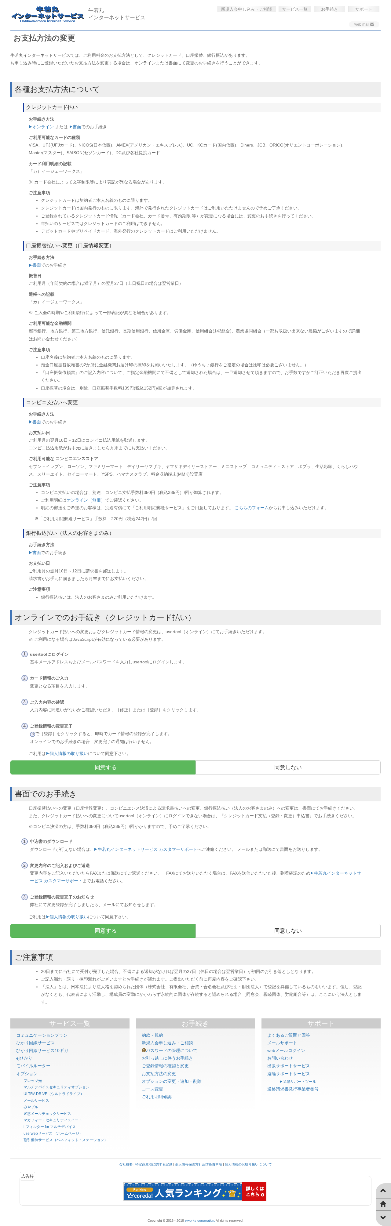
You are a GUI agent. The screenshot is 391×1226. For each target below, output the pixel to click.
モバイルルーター (33, 1065)
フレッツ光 (33, 1081)
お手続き (329, 9)
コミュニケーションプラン (42, 1035)
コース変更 (152, 1088)
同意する (105, 767)
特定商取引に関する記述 (153, 1164)
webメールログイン (286, 1050)
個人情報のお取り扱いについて (248, 1164)
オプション (27, 1073)
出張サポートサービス (288, 1065)
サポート (363, 9)
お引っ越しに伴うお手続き (167, 1058)
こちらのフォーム (252, 507)
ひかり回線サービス (35, 1042)
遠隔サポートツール (299, 1081)
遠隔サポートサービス (288, 1073)
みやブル (31, 1107)
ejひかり (24, 1058)
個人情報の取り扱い (68, 753)
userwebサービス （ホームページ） (53, 1133)
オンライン (43, 126)
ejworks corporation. (200, 1220)
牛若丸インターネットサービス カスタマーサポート (147, 849)
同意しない (288, 767)
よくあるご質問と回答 (288, 1035)
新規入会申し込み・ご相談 (246, 9)
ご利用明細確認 (157, 1096)
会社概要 (126, 1164)
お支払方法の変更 (159, 1073)
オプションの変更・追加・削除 (172, 1081)
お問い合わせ (280, 1058)
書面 (77, 126)
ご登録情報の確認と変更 (165, 1065)
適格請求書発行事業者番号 (293, 1088)
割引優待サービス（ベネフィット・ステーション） (66, 1140)
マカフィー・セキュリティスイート (53, 1120)
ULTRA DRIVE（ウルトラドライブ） (54, 1094)
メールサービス (36, 1100)
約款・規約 (152, 1035)
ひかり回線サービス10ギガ (42, 1050)
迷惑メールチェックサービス (47, 1114)
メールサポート (282, 1042)
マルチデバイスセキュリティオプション (57, 1087)
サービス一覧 (295, 9)
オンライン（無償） (86, 500)
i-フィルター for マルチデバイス (50, 1127)
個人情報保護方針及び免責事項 (198, 1164)
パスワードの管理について (171, 1050)
